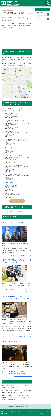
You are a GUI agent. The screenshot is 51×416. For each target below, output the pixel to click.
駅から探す (11, 406)
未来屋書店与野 (9, 193)
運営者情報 (36, 411)
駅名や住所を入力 (40, 12)
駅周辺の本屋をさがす (7, 10)
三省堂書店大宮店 (10, 182)
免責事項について (30, 411)
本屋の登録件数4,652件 (12, 4)
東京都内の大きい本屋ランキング (15, 222)
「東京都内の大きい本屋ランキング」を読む (21, 255)
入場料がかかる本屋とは (11, 341)
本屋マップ (12, 2)
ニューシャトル (9, 211)
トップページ (4, 406)
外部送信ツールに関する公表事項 (18, 411)
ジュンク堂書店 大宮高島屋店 (13, 174)
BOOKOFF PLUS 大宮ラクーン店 (14, 139)
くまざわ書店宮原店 (10, 131)
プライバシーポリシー (6, 411)
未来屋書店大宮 (9, 113)
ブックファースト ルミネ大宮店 (13, 155)
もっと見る (17, 201)
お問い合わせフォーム (12, 65)
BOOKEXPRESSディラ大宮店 (13, 165)
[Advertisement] (17, 38)
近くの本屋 (48, 4)
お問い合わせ (4, 413)
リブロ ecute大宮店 (10, 147)
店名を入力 (38, 17)
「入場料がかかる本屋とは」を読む (23, 376)
